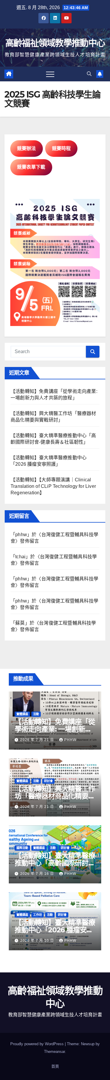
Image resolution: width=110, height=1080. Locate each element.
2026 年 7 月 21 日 (37, 740)
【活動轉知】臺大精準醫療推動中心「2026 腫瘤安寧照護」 (55, 929)
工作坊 (37, 914)
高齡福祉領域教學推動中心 (55, 42)
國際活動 (22, 847)
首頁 (55, 1066)
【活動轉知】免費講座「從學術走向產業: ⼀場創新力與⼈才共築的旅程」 (55, 729)
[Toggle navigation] (50, 74)
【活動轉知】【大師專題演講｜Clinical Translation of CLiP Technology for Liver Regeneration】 (53, 486)
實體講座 (22, 714)
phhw (21, 534)
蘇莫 (20, 622)
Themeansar (54, 1051)
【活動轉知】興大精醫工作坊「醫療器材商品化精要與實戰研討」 (55, 796)
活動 (36, 714)
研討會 (48, 781)
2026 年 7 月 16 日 (37, 874)
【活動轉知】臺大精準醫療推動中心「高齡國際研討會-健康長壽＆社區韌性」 (55, 863)
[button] (89, 73)
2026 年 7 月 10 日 (37, 941)
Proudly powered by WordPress (37, 1044)
